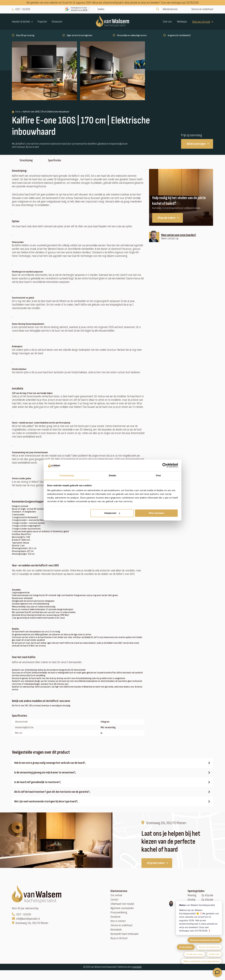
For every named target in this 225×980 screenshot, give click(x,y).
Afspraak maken (166, 218)
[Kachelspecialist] (112, 21)
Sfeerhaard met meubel (122, 904)
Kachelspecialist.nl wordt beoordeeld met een (79, 9)
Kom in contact (118, 921)
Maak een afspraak (201, 21)
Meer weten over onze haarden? (178, 235)
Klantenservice (170, 9)
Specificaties (54, 160)
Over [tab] (158, 475)
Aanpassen (110, 513)
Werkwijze (182, 21)
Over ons (167, 21)
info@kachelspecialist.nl (28, 919)
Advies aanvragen (196, 144)
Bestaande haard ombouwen (125, 934)
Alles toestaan (156, 513)
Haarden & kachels (21, 21)
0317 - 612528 (22, 9)
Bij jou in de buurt (119, 938)
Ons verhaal (116, 895)
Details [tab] (112, 475)
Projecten (42, 21)
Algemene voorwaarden (122, 908)
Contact (114, 899)
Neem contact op (169, 238)
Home (17, 111)
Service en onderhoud (202, 9)
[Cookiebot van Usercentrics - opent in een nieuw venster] (164, 465)
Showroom (57, 21)
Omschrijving (26, 160)
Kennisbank (116, 929)
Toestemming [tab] (66, 475)
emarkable (137, 967)
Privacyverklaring (119, 912)
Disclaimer (116, 917)
